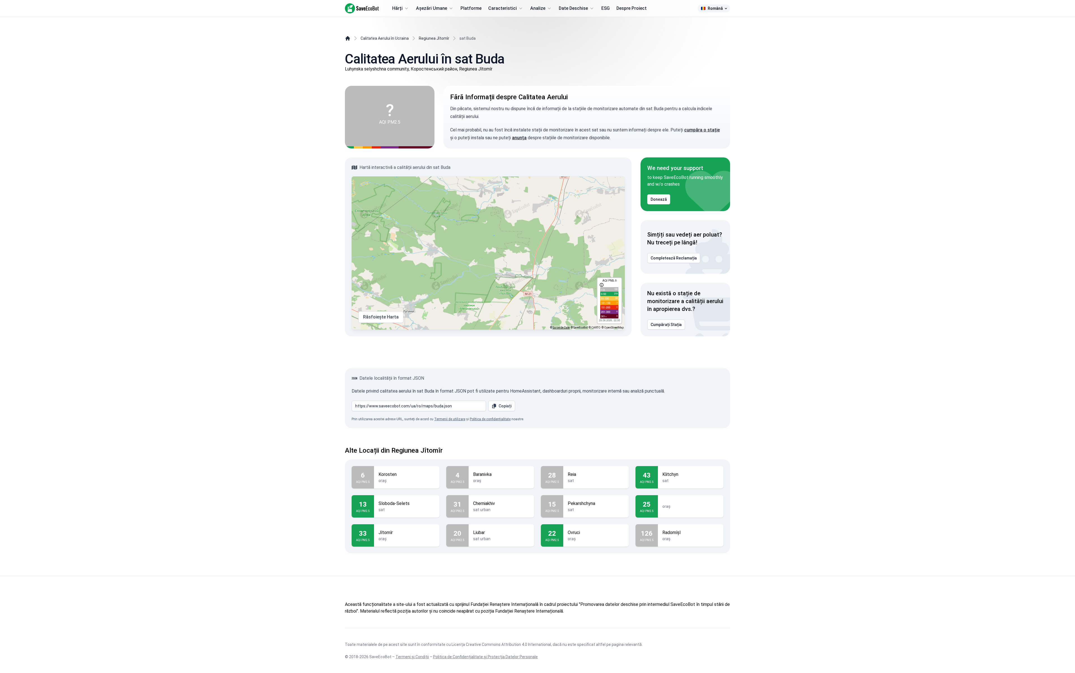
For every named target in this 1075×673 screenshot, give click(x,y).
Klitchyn (670, 474)
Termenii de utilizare (449, 419)
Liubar (479, 532)
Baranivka (482, 474)
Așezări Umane (431, 8)
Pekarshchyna (581, 503)
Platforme (471, 8)
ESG (605, 8)
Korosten (387, 474)
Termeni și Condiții (412, 657)
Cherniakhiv (484, 503)
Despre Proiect (631, 8)
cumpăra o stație (702, 130)
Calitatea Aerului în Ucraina (385, 38)
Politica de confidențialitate (490, 419)
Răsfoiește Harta (381, 317)
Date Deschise (573, 8)
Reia (572, 474)
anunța (519, 137)
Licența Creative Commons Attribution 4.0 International (501, 644)
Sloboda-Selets (394, 503)
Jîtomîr (385, 532)
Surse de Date (561, 327)
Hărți (397, 8)
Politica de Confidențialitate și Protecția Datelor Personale (485, 657)
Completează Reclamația (674, 258)
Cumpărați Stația (666, 324)
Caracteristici (502, 8)
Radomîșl (671, 532)
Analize (537, 8)
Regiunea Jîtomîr (434, 38)
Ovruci (574, 532)
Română (715, 8)
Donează (659, 199)
